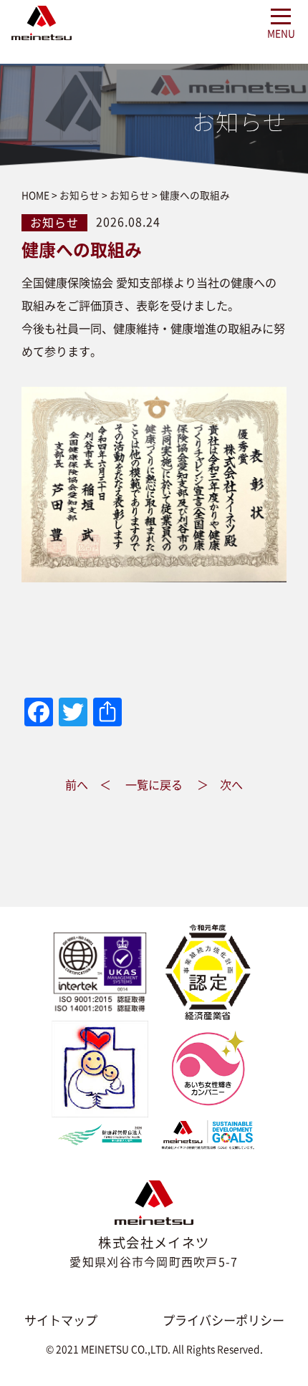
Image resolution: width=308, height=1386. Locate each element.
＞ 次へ (220, 785)
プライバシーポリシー (223, 1320)
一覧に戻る (154, 785)
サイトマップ (60, 1320)
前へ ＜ (88, 785)
